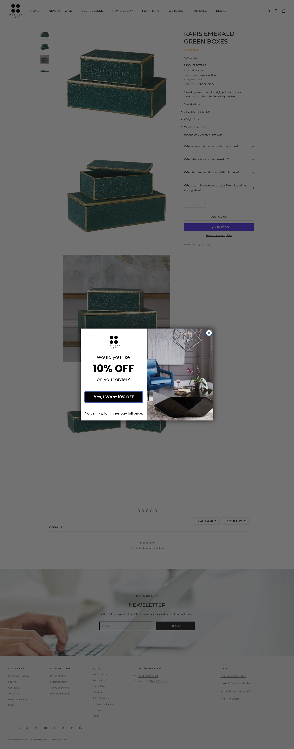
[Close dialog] (209, 333)
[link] (114, 342)
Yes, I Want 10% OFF (114, 397)
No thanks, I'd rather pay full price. (114, 413)
